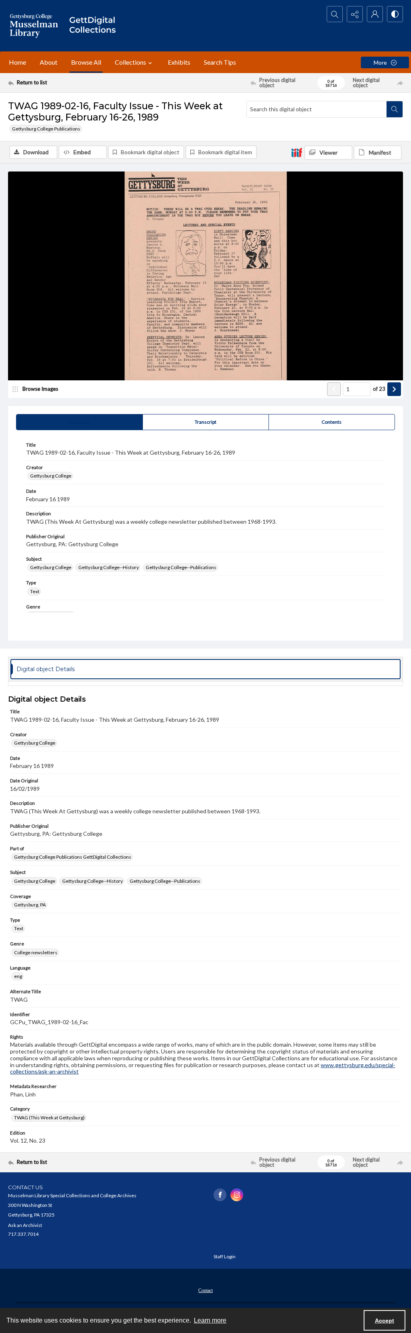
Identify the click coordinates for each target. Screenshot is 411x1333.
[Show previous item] (334, 389)
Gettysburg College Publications (46, 129)
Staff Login (225, 1256)
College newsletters (35, 952)
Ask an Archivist (25, 1225)
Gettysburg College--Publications (181, 567)
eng (18, 976)
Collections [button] (130, 62)
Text (34, 591)
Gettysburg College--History (108, 567)
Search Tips (220, 62)
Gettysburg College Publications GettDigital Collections (72, 857)
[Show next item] (394, 389)
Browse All (86, 62)
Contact (205, 1290)
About (48, 62)
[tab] (79, 422)
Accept (384, 1320)
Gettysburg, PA (30, 905)
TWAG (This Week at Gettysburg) (49, 1118)
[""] (95, 25)
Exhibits (179, 62)
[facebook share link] (220, 1194)
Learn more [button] (210, 1320)
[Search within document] (395, 109)
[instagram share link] (236, 1194)
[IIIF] (296, 152)
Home (17, 62)
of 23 (379, 389)
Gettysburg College (50, 476)
